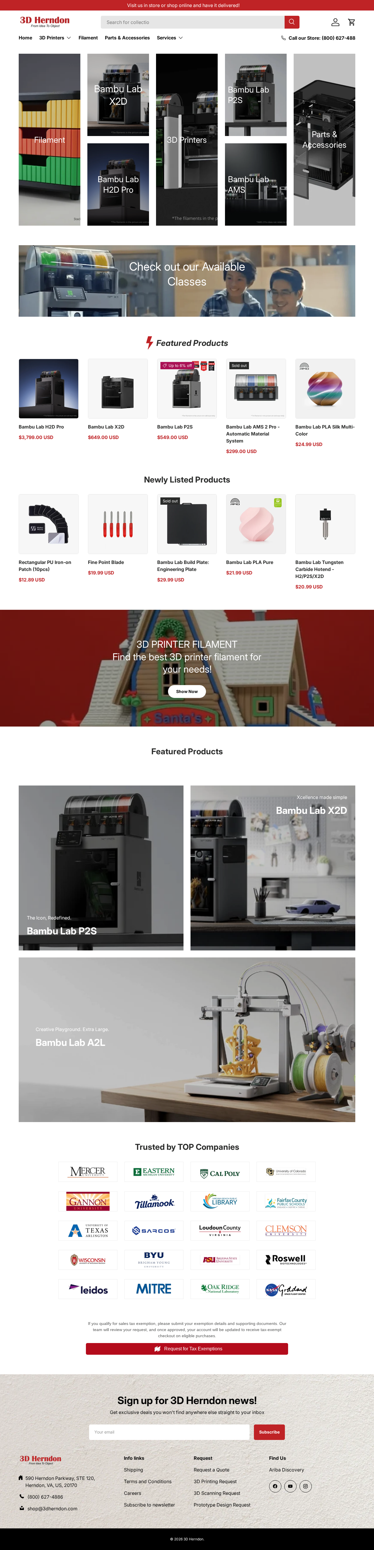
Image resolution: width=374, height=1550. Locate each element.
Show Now (187, 691)
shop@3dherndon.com (52, 1508)
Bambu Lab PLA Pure (249, 562)
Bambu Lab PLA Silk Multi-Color (325, 430)
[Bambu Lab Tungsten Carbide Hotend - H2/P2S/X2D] (325, 524)
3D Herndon (193, 1539)
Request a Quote (211, 1470)
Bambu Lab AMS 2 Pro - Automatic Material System (253, 434)
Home (25, 38)
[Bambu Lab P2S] (187, 388)
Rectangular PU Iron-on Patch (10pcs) (45, 565)
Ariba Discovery (286, 1470)
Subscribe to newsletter (149, 1505)
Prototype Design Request (222, 1505)
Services (166, 38)
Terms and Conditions (148, 1481)
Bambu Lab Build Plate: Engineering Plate (183, 565)
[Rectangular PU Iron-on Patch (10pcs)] (48, 524)
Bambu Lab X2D (106, 427)
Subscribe (269, 1431)
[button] (351, 22)
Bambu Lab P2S (175, 427)
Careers (132, 1493)
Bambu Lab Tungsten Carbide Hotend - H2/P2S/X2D (319, 569)
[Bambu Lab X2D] (118, 388)
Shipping (133, 1470)
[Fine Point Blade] (118, 524)
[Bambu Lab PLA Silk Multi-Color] (325, 388)
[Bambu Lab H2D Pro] (48, 388)
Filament (88, 38)
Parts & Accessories (127, 38)
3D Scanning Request (217, 1493)
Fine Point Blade (106, 562)
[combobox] (200, 22)
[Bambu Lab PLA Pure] (256, 524)
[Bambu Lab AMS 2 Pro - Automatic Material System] (256, 388)
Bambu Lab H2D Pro (41, 427)
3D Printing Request (215, 1481)
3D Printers (51, 38)
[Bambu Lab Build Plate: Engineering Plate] (187, 524)
